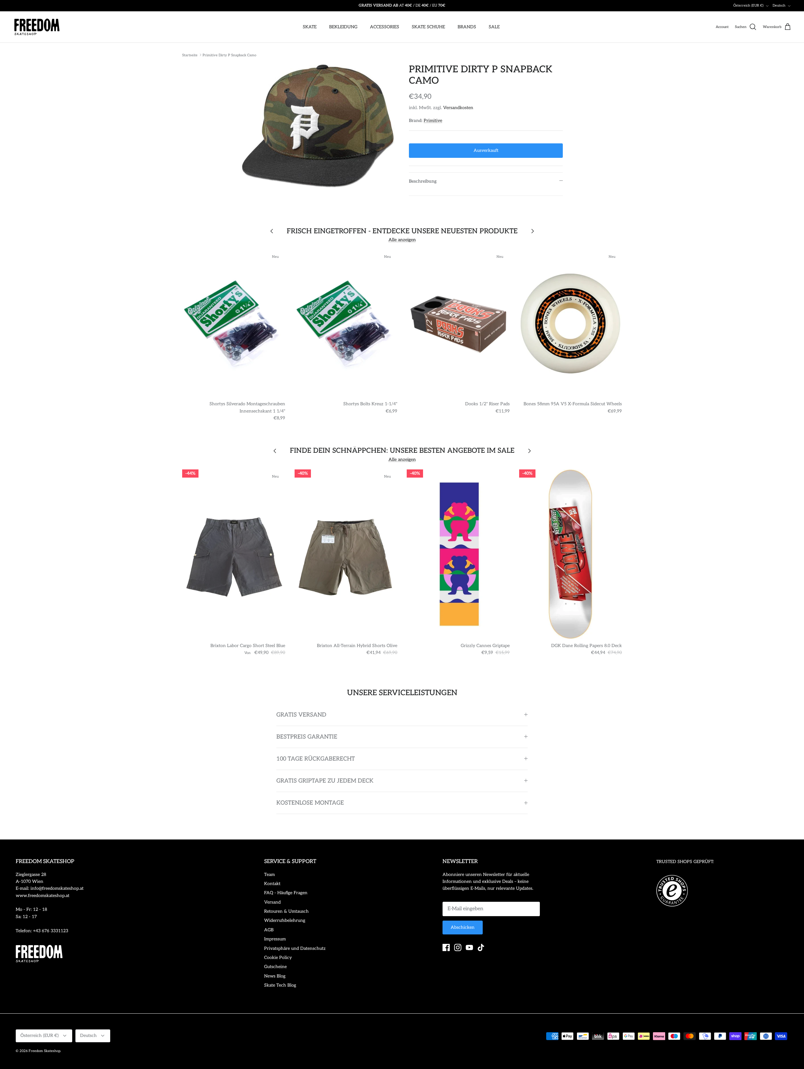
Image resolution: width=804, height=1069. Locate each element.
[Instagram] (457, 947)
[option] (318, 126)
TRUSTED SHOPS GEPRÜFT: (685, 861)
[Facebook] (446, 947)
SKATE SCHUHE (428, 27)
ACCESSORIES (384, 27)
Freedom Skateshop (44, 1051)
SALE (494, 27)
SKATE (310, 27)
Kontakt (272, 883)
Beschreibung (423, 181)
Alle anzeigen (402, 239)
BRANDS (467, 27)
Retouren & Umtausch (286, 911)
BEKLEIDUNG (343, 27)
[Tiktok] (481, 947)
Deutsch (779, 5)
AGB (269, 930)
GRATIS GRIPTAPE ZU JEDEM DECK (324, 781)
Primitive (433, 120)
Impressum (275, 939)
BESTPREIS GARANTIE (306, 737)
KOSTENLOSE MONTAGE (310, 803)
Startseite (190, 55)
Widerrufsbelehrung (284, 920)
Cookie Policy (278, 957)
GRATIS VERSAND (301, 715)
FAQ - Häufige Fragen (285, 892)
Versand (272, 902)
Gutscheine (275, 966)
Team (269, 874)
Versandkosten (458, 107)
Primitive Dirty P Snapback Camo (229, 55)
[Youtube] (469, 947)
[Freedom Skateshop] (37, 27)
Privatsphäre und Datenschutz (295, 948)
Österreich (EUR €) (748, 5)
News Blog (274, 976)
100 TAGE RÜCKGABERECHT (315, 759)
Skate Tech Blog (280, 985)
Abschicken (463, 927)
